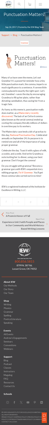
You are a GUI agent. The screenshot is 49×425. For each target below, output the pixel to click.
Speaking (8, 322)
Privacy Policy (7, 417)
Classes (7, 367)
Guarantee (38, 419)
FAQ (6, 378)
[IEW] (8, 4)
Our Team (8, 293)
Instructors (9, 371)
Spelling (7, 315)
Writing (7, 304)
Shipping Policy (20, 417)
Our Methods (10, 285)
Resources (9, 382)
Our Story (8, 289)
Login (14, 422)
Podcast (8, 364)
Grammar (24, 43)
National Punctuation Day (22, 135)
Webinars (8, 349)
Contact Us (9, 386)
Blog (15, 35)
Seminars (8, 341)
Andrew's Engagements (15, 338)
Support (5, 35)
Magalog (8, 375)
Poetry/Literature (12, 319)
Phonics (7, 308)
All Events (8, 334)
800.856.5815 (24, 261)
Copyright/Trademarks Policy (20, 419)
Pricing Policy (34, 417)
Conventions (10, 345)
